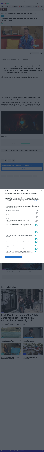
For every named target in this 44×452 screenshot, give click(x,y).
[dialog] (22, 226)
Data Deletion (15, 261)
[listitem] (22, 210)
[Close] (42, 191)
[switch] (36, 213)
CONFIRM (14, 257)
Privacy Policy (28, 261)
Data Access (22, 261)
